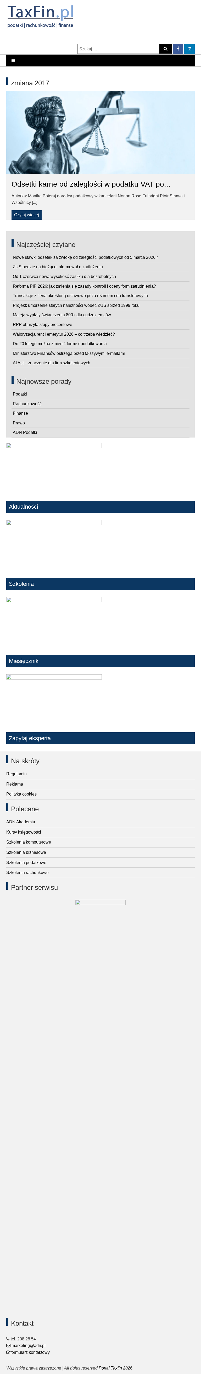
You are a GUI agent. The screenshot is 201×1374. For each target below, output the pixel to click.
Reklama (14, 784)
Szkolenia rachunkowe (27, 872)
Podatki (20, 394)
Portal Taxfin (110, 1368)
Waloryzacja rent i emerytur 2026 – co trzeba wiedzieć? (64, 334)
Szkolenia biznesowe (26, 852)
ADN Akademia (20, 822)
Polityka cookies (21, 794)
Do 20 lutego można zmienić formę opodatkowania (60, 343)
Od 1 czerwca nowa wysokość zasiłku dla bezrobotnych (64, 276)
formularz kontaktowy (30, 1352)
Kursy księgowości (23, 832)
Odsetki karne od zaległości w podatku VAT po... (91, 184)
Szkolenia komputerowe (28, 842)
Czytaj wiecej (26, 215)
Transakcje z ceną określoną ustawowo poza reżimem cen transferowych (80, 295)
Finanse (20, 413)
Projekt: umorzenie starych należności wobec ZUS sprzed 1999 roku (76, 305)
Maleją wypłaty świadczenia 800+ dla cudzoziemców (62, 315)
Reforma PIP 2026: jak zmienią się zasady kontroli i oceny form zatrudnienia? (84, 286)
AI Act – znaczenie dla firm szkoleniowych (51, 363)
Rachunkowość (27, 404)
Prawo (19, 423)
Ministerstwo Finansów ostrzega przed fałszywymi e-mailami (69, 353)
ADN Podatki (25, 432)
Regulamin (16, 774)
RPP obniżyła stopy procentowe (42, 324)
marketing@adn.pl (28, 1345)
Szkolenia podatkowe (26, 862)
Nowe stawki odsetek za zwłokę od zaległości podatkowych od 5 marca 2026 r (85, 257)
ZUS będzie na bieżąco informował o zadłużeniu (58, 267)
